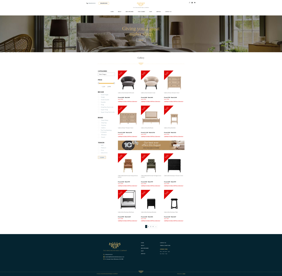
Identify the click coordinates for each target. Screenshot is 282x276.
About (119, 11)
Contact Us (168, 11)
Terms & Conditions (165, 245)
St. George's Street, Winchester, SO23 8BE (114, 259)
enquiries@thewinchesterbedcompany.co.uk (114, 256)
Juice (184, 273)
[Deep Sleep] (100, 120)
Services (158, 11)
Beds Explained (129, 11)
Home (112, 11)
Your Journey (141, 11)
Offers (141, 40)
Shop (150, 11)
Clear (102, 157)
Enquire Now (103, 3)
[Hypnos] (100, 125)
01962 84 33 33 (91, 3)
